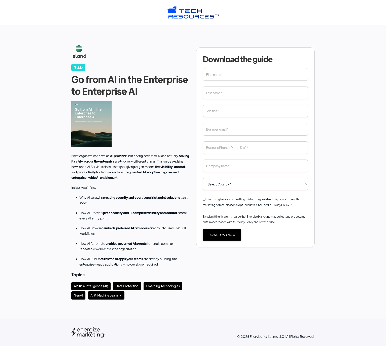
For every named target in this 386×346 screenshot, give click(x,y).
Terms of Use (267, 222)
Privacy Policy (280, 205)
